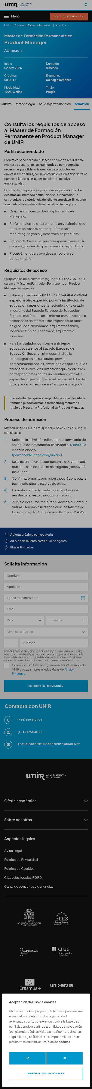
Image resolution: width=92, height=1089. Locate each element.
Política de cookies (56, 1042)
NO (27, 1058)
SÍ (65, 1058)
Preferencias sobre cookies (46, 1073)
